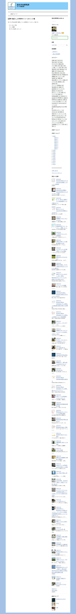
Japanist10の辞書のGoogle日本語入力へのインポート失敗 (60, 191)
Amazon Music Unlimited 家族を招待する (60, 379)
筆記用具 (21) (55, 87)
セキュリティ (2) (56, 121)
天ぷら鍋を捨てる (60, 347)
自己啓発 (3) (61, 112)
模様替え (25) (61, 82)
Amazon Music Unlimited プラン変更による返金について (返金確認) (60, 315)
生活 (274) (60, 60)
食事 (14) (63, 92)
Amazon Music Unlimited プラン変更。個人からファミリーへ (60, 388)
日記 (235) (54, 62)
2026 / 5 (56, 142)
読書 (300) (54, 60)
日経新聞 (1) (55, 124)
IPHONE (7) (60, 98)
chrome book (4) (62, 103)
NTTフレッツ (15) (56, 92)
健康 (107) (54, 71)
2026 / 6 (56, 141)
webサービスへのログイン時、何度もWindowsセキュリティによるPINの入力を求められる (59, 276)
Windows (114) (63, 69)
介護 (57, 607)
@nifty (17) (54, 90)
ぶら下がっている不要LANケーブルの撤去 (61, 250)
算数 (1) (61, 122)
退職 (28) (60, 78)
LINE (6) (65, 99)
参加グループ (14, 14)
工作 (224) (60, 62)
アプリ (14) (54, 94)
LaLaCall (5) (55, 103)
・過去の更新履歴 (56, 54)
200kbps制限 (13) (56, 96)
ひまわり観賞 (59, 450)
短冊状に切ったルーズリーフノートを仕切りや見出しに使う (59, 332)
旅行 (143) (64, 67)
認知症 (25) (54, 83)
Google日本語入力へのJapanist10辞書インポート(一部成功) (60, 182)
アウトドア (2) (55, 122)
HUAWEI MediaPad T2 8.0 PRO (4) (59, 107)
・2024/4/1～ (55, 51)
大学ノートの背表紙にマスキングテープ (61, 397)
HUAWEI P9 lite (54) (56, 74)
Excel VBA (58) (55, 73)
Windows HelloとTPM (61, 427)
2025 (54, 150)
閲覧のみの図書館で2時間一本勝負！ (62, 458)
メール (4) (54, 105)
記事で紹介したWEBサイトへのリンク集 (21, 19)
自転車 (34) (54, 78)
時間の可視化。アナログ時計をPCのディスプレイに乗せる (60, 266)
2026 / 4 (56, 144)
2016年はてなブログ (61, 599)
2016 (54, 164)
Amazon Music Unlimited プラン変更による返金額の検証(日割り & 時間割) (60, 304)
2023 (54, 153)
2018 (54, 161)
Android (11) (64, 96)
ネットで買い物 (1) (62, 124)
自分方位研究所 (23, 4)
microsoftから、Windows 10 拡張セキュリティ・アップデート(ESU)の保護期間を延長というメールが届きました (59, 512)
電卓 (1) (54, 126)
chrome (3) (54, 112)
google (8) (54, 98)
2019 (54, 159)
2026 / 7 (56, 139)
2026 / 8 (56, 137)
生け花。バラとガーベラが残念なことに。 (61, 340)
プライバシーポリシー (57, 173)
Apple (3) (54, 113)
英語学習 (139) (55, 69)
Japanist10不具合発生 (61, 355)
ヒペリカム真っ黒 (60, 529)
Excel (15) (60, 90)
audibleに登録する (61, 578)
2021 (54, 156)
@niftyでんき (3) (56, 115)
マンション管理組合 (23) (58, 85)
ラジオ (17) (61, 89)
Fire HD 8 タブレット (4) (58, 110)
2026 (54, 136)
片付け (57, 603)
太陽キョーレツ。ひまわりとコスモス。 (61, 560)
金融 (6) (66, 98)
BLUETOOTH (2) (61, 117)
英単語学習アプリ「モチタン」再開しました (61, 227)
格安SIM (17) (55, 89)
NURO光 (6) (55, 99)
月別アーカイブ (56, 130)
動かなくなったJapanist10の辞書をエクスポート (59, 210)
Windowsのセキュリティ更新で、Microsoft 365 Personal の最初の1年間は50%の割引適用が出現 (60, 569)
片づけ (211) (55, 64)
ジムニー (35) (61, 76)
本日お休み (54, 590)
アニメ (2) (64, 119)
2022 (54, 155)
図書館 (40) (54, 76)
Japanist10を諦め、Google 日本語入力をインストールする (60, 294)
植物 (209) (61, 64)
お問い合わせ (55, 170)
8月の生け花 (59, 370)
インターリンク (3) (61, 113)
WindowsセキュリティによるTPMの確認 (62, 412)
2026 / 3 (56, 145)
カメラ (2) (54, 117)
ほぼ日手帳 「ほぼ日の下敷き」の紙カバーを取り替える (60, 482)
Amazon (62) (61, 71)
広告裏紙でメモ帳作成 (61, 544)
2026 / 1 (56, 148)
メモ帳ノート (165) (56, 67)
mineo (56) (62, 73)
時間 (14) (60, 94)
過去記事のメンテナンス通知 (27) (60, 80)
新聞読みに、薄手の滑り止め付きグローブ (61, 363)
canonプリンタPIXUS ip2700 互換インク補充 (62, 466)
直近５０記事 (55, 176)
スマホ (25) (54, 82)
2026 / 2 (56, 147)
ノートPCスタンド (61, 501)
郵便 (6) (60, 99)
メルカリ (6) (55, 101)
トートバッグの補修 (61, 285)
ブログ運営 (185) (56, 65)
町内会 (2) (54, 119)
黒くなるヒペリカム (61, 584)
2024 (54, 151)
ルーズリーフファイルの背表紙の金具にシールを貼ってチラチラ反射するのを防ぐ (59, 492)
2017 (54, 162)
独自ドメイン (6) (62, 101)
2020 (54, 158)
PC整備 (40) (65, 74)
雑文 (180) (63, 65)
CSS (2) (59, 119)
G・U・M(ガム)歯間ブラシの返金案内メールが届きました (59, 201)
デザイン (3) (63, 115)
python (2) (63, 121)
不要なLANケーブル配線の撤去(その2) (61, 242)
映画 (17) (61, 87)
